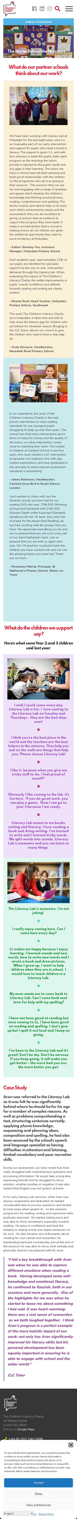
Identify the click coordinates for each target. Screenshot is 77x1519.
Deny (38, 1494)
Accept (38, 1483)
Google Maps (26, 1429)
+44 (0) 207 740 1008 (25, 1439)
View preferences (38, 1505)
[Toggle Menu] (69, 8)
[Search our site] (58, 10)
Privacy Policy (46, 1514)
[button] (71, 1445)
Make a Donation (38, 22)
